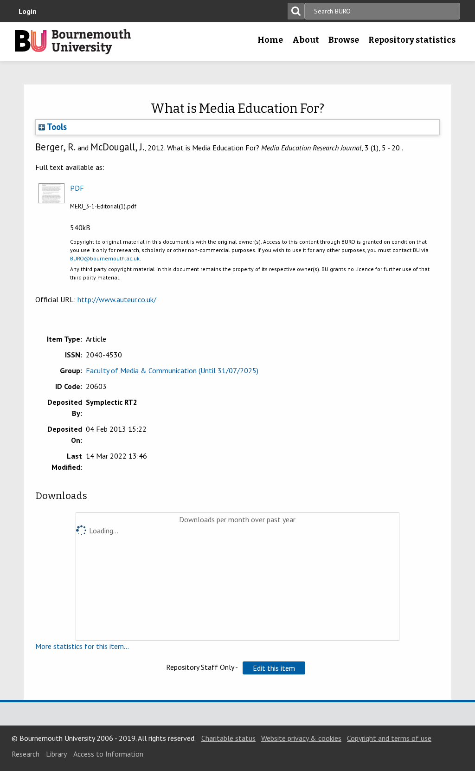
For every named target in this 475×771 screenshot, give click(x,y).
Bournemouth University (73, 41)
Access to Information (108, 753)
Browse (343, 40)
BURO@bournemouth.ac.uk (105, 258)
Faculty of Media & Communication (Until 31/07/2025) (172, 370)
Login (28, 11)
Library (56, 753)
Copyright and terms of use (389, 738)
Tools (56, 126)
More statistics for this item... (82, 646)
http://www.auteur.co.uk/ (116, 299)
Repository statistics (412, 40)
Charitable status (228, 738)
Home (270, 40)
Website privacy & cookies (301, 738)
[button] (274, 667)
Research (25, 753)
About (305, 40)
